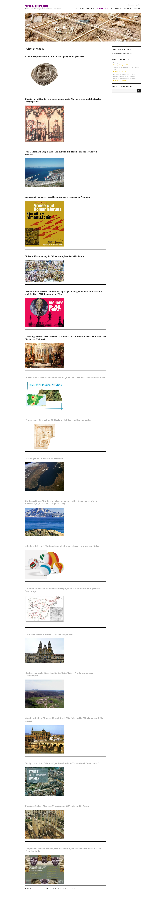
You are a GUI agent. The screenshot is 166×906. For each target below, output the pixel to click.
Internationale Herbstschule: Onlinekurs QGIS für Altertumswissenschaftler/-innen (65, 377)
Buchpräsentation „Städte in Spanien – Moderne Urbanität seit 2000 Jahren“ (62, 763)
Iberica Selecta (86, 8)
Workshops (114, 8)
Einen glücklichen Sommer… (121, 63)
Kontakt (137, 8)
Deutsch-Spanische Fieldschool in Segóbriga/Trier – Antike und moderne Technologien (59, 674)
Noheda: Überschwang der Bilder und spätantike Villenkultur (54, 256)
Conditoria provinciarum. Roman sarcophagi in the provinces (54, 56)
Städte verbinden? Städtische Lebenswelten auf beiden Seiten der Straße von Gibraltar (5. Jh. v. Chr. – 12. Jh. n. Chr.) (61, 502)
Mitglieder (128, 8)
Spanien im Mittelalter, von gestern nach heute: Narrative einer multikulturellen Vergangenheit (63, 100)
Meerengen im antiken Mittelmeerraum (44, 458)
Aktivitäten (101, 8)
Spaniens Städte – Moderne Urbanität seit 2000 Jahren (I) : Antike (57, 805)
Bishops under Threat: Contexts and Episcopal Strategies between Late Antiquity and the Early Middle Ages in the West (64, 293)
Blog (76, 8)
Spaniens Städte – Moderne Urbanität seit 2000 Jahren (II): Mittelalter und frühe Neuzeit (64, 719)
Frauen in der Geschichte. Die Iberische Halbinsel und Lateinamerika (58, 420)
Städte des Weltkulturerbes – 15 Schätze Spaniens (49, 634)
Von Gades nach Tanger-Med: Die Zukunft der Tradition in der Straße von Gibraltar (61, 153)
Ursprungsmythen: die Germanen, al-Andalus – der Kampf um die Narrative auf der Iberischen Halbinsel (65, 338)
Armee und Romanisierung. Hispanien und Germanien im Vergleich (57, 196)
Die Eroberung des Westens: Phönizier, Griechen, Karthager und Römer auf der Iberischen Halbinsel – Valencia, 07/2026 (124, 76)
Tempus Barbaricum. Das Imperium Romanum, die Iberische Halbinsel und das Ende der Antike (63, 850)
